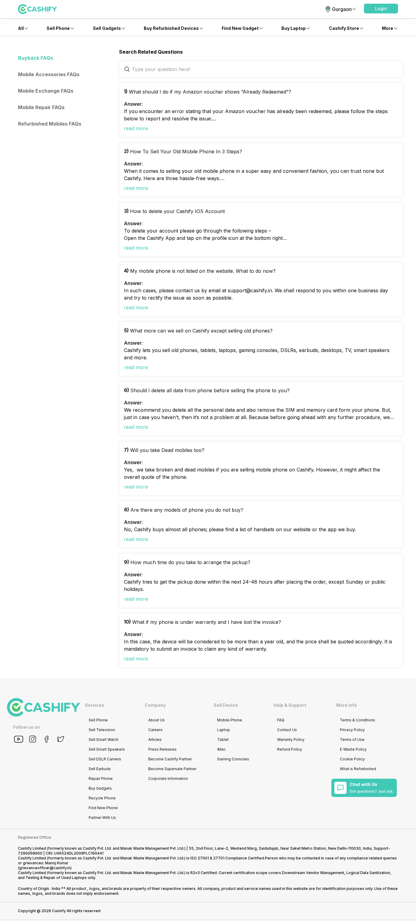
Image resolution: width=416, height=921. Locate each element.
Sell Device (225, 705)
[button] (381, 8)
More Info (346, 705)
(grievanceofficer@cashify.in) (45, 868)
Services (94, 705)
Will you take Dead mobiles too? (167, 450)
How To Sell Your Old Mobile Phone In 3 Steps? (186, 151)
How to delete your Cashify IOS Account (177, 211)
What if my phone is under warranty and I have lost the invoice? (206, 622)
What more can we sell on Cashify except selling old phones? (201, 331)
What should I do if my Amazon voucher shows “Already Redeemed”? (210, 92)
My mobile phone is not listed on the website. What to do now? (203, 271)
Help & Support (289, 705)
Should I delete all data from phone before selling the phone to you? (210, 390)
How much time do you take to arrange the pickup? (190, 562)
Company (155, 705)
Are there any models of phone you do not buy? (186, 510)
